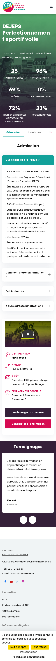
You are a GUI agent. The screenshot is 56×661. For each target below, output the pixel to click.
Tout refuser (39, 647)
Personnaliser (28, 652)
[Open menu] (51, 6)
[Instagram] (23, 581)
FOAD (5, 599)
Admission (13, 132)
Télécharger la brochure (28, 412)
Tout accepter (19, 647)
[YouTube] (11, 581)
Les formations (11, 616)
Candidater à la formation (28, 423)
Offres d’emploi (11, 611)
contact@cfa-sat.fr (22, 573)
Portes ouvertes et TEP (15, 605)
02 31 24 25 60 (15, 568)
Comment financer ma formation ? (26, 397)
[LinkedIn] (17, 581)
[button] (23, 520)
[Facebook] (5, 581)
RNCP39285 (19, 357)
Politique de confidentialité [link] (28, 657)
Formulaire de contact (15, 554)
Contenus (34, 132)
